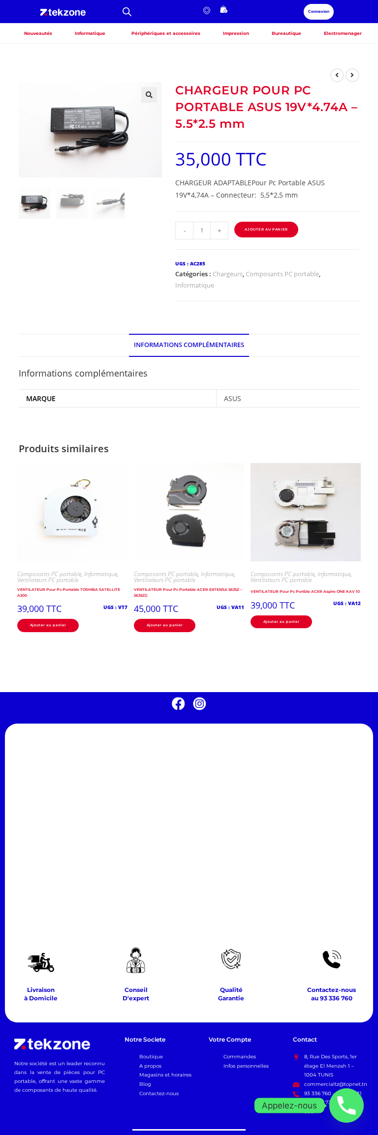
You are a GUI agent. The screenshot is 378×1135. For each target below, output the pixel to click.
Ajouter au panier (266, 229)
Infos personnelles (246, 1066)
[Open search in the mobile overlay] (127, 11)
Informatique (194, 285)
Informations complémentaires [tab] (189, 345)
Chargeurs (228, 273)
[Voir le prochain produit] (352, 75)
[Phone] (346, 1105)
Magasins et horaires (165, 1075)
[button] (149, 95)
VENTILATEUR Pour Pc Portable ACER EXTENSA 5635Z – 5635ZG (188, 592)
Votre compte (230, 1039)
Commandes (239, 1056)
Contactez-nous (159, 1093)
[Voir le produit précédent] (337, 75)
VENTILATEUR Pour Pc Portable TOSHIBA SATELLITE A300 (68, 592)
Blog (145, 1084)
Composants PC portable (282, 273)
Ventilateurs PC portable (47, 580)
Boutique (151, 1056)
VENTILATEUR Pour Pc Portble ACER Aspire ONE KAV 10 (305, 591)
